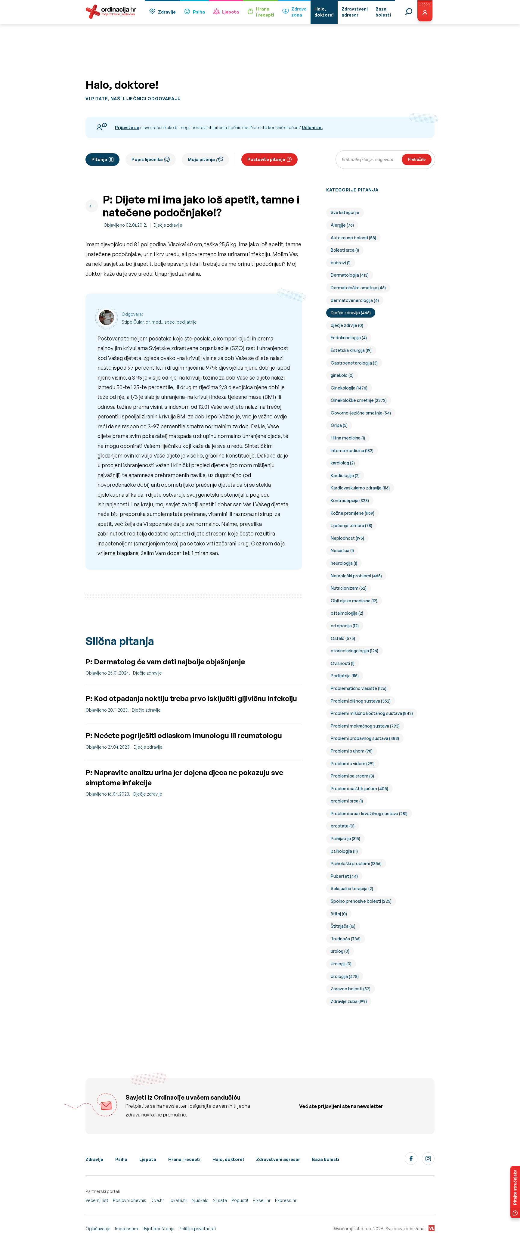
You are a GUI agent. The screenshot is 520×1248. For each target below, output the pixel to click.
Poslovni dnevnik (129, 1200)
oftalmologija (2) (347, 613)
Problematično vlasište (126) (358, 688)
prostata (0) (342, 825)
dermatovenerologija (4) (355, 300)
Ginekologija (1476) (349, 387)
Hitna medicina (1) (348, 437)
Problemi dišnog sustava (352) (361, 700)
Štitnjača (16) (343, 926)
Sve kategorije (345, 212)
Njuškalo (200, 1200)
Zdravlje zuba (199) (349, 1001)
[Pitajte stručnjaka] (515, 1192)
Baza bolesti (325, 1159)
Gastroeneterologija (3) (354, 362)
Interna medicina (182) (352, 450)
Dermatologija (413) (350, 275)
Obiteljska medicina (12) (354, 600)
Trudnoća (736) (346, 938)
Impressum (126, 1228)
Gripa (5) (339, 425)
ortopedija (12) (345, 625)
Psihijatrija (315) (345, 838)
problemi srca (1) (347, 800)
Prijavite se (127, 127)
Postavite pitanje (266, 159)
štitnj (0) (339, 913)
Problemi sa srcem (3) (352, 775)
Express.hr (285, 1200)
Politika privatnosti (197, 1228)
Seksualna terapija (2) (352, 888)
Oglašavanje (97, 1228)
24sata (220, 1200)
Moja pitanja (201, 159)
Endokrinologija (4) (349, 337)
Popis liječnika (147, 159)
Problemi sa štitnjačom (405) (359, 788)
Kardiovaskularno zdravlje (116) (360, 487)
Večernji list (96, 1200)
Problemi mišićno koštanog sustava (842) (372, 713)
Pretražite (417, 159)
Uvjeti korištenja (158, 1228)
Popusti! (239, 1200)
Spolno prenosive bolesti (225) (361, 901)
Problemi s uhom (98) (352, 750)
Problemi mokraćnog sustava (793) (365, 725)
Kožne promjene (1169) (352, 513)
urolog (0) (340, 951)
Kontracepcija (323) (350, 500)
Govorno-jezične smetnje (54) (361, 412)
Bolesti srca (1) (345, 250)
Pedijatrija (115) (345, 675)
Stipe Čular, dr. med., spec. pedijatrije (159, 321)
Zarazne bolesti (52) (350, 988)
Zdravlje (167, 11)
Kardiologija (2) (345, 475)
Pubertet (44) (344, 876)
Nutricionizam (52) (349, 588)
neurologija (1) (344, 563)
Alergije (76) (342, 225)
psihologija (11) (344, 851)
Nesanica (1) (342, 550)
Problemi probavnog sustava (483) (365, 738)
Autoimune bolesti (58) (353, 237)
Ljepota (230, 11)
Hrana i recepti (184, 1159)
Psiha (199, 11)
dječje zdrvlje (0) (347, 325)
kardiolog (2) (343, 462)
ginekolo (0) (342, 375)
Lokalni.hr (178, 1200)
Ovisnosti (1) (342, 663)
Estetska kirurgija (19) (351, 350)
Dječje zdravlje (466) (351, 312)
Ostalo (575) (343, 638)
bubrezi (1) (341, 262)
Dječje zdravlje (167, 225)
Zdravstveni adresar (278, 1159)
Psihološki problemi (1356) (356, 863)
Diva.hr (157, 1200)
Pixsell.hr (262, 1200)
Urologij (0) (341, 963)
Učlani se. (312, 127)
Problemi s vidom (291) (353, 763)
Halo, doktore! (228, 1159)
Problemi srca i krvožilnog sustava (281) (369, 813)
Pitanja (99, 159)
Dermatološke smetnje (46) (358, 287)
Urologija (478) (345, 976)
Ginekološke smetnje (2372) (359, 400)
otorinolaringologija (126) (354, 650)
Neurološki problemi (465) (356, 575)
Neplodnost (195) (347, 538)
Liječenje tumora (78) (351, 525)
